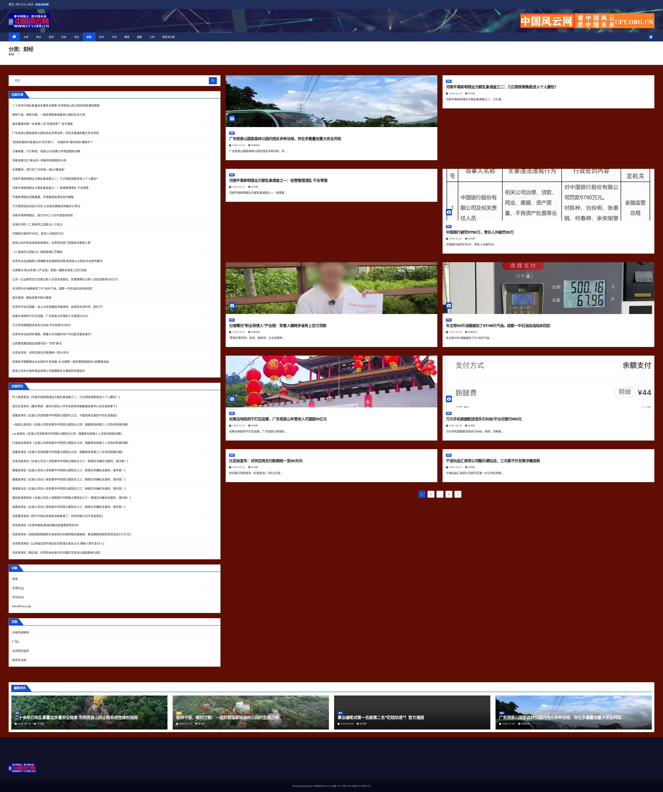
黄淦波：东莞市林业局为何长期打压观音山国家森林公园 (64, 552)
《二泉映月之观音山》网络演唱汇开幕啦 (37, 251)
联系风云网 (168, 36)
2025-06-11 (239, 467)
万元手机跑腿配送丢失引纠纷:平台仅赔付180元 (41, 325)
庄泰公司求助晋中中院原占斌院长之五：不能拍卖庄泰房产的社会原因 (72, 415)
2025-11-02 (456, 239)
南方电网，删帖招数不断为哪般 (31, 297)
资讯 (51, 36)
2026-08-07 (186, 724)
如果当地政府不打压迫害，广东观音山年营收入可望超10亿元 (50, 316)
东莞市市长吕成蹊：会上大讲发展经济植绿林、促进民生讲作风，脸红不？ (58, 306)
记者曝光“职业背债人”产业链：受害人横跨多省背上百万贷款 (49, 270)
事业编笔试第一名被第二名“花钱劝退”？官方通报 (42, 123)
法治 (76, 36)
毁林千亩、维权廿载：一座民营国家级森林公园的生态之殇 (48, 114)
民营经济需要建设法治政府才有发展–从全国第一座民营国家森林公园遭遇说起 (60, 361)
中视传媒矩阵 (20, 632)
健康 (139, 36)
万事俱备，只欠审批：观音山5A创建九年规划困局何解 (46, 151)
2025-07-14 (239, 425)
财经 (89, 36)
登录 (15, 578)
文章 (18, 588)
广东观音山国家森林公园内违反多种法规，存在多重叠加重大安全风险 (55, 133)
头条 (26, 36)
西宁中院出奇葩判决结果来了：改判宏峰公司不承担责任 (67, 516)
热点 (38, 36)
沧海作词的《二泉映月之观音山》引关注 (37, 224)
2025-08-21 (239, 332)
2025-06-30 (456, 425)
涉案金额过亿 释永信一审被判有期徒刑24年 (39, 160)
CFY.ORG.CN (364, 786)
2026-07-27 (239, 145)
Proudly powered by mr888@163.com (311, 786)
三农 (152, 36)
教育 (126, 36)
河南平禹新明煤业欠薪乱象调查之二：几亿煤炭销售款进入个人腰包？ (55, 178)
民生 (101, 36)
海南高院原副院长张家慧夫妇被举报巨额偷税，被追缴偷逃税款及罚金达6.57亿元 (79, 534)
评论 (18, 597)
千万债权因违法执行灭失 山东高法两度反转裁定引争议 (46, 206)
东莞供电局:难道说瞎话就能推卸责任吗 (53, 525)
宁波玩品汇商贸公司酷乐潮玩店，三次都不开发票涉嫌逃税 (493, 460)
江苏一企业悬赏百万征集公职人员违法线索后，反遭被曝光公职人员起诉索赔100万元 (65, 279)
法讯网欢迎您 (20, 650)
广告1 (16, 641)
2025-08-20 (456, 332)
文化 (114, 36)
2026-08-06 (347, 724)
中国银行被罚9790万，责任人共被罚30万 (38, 233)
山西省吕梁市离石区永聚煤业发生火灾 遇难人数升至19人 (67, 543)
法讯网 (471, 93)
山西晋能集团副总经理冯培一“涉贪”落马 (37, 343)
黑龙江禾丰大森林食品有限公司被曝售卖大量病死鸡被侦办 (48, 370)
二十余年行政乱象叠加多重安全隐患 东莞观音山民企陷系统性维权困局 (56, 105)
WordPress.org (21, 606)
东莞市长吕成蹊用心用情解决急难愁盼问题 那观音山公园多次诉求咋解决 (57, 261)
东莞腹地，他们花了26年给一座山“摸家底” (38, 169)
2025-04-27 (456, 467)
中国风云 (255, 145)
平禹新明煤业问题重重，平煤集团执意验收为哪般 (43, 197)
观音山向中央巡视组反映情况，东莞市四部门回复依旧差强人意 (51, 242)
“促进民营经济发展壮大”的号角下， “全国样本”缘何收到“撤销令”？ (53, 142)
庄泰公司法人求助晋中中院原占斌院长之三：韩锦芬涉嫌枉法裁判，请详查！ (79, 461)
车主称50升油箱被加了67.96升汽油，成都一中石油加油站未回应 (52, 288)
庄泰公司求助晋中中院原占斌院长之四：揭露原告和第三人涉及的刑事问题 (81, 424)
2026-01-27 (456, 93)
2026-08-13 (24, 724)
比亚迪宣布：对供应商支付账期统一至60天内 (40, 352)
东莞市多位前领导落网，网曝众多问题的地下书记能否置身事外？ (52, 334)
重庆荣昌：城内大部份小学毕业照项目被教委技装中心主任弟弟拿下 (74, 406)
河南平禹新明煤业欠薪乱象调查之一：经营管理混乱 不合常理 (50, 187)
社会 (63, 36)
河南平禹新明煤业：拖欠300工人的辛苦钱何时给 (42, 215)
